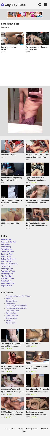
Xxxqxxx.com (10, 323)
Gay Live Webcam (12, 311)
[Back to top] (46, 431)
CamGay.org (10, 303)
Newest (4, 27)
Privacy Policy (31, 429)
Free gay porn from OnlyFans (16, 308)
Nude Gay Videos (12, 316)
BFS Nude (9, 298)
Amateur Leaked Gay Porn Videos (18, 296)
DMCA (20, 429)
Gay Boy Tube (15, 4)
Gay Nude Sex (11, 313)
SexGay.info (10, 320)
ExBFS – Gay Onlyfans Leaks (16, 306)
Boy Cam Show (11, 301)
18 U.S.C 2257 (9, 429)
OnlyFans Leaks (11, 318)
